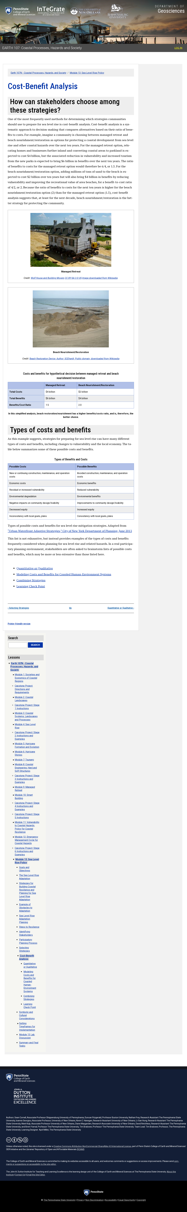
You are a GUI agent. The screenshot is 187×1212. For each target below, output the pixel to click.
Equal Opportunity (126, 1200)
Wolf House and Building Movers (47, 278)
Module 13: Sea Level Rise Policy (87, 72)
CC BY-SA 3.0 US (73, 278)
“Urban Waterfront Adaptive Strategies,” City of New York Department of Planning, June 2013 (70, 531)
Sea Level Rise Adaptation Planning (27, 919)
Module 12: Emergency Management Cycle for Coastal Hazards (26, 840)
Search (35, 645)
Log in (178, 48)
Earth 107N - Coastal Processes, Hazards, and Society (38, 72)
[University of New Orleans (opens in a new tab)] (86, 11)
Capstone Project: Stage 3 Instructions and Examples (27, 779)
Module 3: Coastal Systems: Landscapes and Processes (26, 716)
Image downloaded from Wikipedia (100, 278)
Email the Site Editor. (35, 1175)
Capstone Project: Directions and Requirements (24, 689)
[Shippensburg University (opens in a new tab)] (118, 11)
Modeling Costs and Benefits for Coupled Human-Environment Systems (64, 574)
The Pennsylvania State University (59, 1200)
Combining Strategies (31, 580)
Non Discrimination (94, 1200)
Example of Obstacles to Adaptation (25, 907)
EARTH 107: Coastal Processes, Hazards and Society (42, 48)
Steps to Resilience (29, 927)
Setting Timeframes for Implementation (27, 1026)
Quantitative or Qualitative (35, 568)
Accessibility (111, 1200)
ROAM (81, 1149)
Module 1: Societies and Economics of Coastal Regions (27, 678)
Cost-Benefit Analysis (26, 957)
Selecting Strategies (18, 608)
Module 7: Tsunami (24, 759)
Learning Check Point (31, 586)
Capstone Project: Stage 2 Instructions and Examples (27, 735)
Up (70, 608)
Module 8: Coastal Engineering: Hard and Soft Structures (26, 767)
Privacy (80, 1200)
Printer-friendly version (19, 623)
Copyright (141, 1200)
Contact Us (20, 1175)
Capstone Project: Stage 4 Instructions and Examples (27, 806)
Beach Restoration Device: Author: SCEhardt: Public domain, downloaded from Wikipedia (74, 358)
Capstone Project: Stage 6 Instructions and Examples (27, 851)
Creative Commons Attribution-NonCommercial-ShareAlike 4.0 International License (92, 1146)
